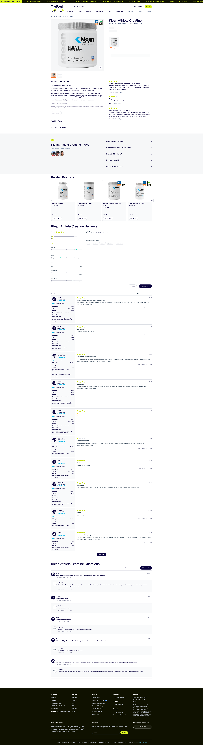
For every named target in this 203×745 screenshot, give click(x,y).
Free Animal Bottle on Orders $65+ (102, 1)
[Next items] (152, 200)
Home (53, 16)
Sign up (124, 732)
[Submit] (72, 6)
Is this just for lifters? (114, 154)
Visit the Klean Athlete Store (117, 23)
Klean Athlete (69, 16)
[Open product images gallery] (100, 67)
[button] (135, 24)
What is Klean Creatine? (115, 142)
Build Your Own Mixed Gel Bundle (46, 1)
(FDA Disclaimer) (143, 742)
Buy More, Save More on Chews (22, 1)
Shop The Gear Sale (124, 1)
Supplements (60, 16)
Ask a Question (147, 568)
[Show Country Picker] (20, 1)
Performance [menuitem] (119, 243)
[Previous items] (51, 200)
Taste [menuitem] (88, 243)
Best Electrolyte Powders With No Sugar (74, 1)
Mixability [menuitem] (95, 243)
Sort (138, 294)
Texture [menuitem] (102, 243)
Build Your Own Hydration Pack (144, 1)
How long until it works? (115, 166)
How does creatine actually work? (118, 148)
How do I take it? (112, 160)
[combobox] (97, 6)
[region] (101, 1)
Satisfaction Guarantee (59, 127)
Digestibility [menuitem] (110, 243)
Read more (55, 113)
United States (142, 727)
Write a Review (147, 286)
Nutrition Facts (56, 121)
